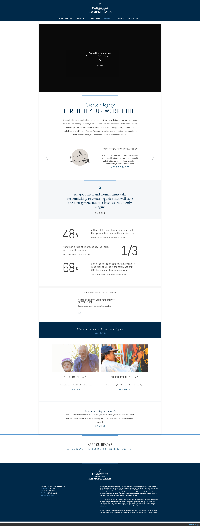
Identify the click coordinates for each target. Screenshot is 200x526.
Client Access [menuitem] (133, 18)
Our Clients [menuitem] (95, 18)
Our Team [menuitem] (68, 18)
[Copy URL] (100, 60)
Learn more (75, 389)
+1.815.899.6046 (49, 491)
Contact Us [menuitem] (121, 18)
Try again (100, 65)
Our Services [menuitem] (81, 18)
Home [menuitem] (61, 18)
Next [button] (153, 158)
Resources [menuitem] (108, 18)
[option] (100, 157)
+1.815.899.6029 (53, 489)
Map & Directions (47, 495)
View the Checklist (120, 167)
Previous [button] (47, 158)
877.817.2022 (52, 493)
